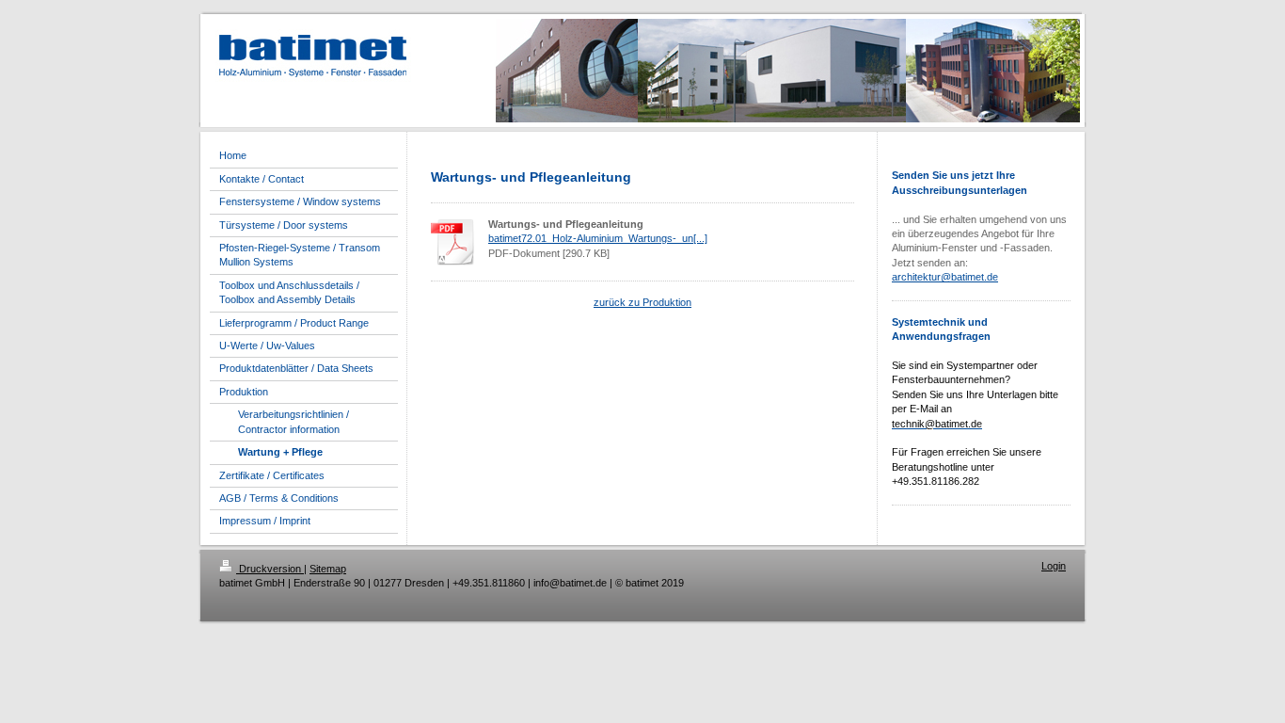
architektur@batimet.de (945, 276)
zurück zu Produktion (642, 302)
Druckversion (270, 568)
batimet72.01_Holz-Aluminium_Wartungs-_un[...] (597, 238)
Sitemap (327, 568)
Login (1053, 565)
